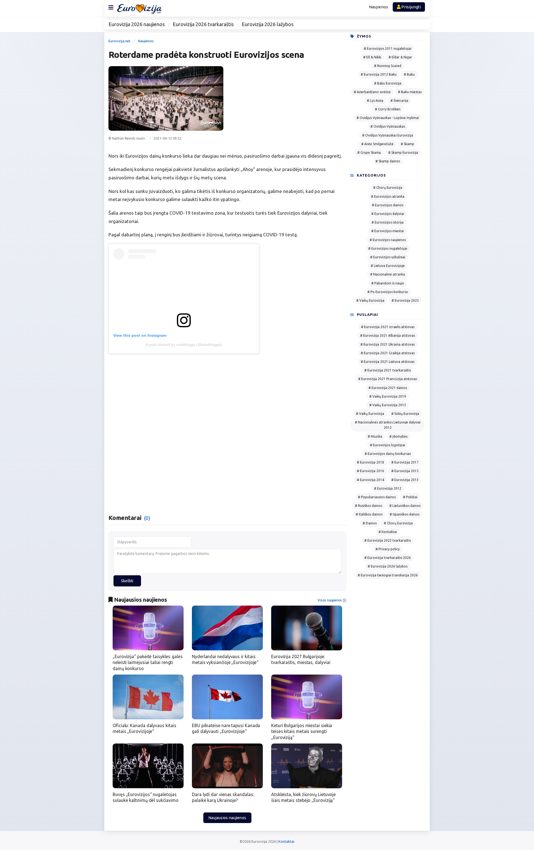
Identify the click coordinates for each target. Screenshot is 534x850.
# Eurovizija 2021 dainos (388, 388)
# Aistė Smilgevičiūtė (377, 144)
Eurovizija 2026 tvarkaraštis (203, 24)
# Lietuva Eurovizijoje (388, 265)
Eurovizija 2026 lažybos (267, 24)
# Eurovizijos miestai (387, 231)
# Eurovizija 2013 (405, 480)
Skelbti (127, 581)
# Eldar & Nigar (400, 57)
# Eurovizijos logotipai (387, 445)
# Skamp (407, 144)
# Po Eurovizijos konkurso (387, 292)
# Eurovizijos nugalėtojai (387, 248)
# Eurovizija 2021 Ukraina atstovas (387, 344)
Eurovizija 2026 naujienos (136, 24)
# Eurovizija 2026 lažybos (387, 566)
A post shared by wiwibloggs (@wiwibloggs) (184, 344)
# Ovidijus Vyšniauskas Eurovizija (387, 135)
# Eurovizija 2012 (387, 488)
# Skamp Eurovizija (403, 152)
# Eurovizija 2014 (370, 480)
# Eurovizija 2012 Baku (379, 74)
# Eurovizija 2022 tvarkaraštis (387, 540)
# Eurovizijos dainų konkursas (388, 453)
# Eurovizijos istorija (388, 222)
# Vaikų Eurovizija (370, 300)
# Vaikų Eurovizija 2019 (387, 396)
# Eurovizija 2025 (405, 300)
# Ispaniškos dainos (404, 514)
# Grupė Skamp (369, 152)
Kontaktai (286, 841)
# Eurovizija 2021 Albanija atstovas (387, 335)
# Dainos (370, 523)
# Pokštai (410, 497)
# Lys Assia (375, 100)
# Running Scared (387, 66)
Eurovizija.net (119, 41)
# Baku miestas (410, 92)
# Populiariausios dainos (377, 497)
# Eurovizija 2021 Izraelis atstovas (387, 327)
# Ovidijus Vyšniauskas (387, 126)
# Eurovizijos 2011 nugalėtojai (387, 48)
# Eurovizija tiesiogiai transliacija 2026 (388, 575)
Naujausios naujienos (227, 818)
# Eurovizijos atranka (387, 196)
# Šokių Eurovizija (405, 413)
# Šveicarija (399, 100)
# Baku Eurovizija (387, 83)
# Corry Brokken (387, 109)
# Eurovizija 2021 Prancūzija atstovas (387, 379)
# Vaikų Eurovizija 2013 (387, 405)
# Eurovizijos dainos (387, 205)
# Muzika (375, 436)
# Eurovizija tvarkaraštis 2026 (387, 557)
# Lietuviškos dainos (405, 505)
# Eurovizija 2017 (405, 462)
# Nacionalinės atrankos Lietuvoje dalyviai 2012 (388, 424)
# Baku (409, 74)
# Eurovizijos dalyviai (387, 213)
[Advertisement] (289, 105)
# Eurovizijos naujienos (388, 240)
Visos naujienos (330, 600)
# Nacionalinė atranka (387, 274)
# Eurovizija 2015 (405, 471)
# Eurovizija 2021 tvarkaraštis (387, 370)
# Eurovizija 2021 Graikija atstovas (388, 353)
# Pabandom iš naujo (387, 283)
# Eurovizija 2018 (370, 462)
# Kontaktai (388, 532)
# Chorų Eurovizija (387, 187)
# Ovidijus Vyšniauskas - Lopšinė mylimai (388, 118)
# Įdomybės (398, 436)
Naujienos (378, 6)
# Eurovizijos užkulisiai (387, 257)
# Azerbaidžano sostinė (372, 92)
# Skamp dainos (387, 161)
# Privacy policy (387, 549)
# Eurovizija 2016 (370, 471)
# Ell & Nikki (372, 57)
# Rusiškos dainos (368, 505)
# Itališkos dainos (369, 514)
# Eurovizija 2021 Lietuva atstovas (387, 361)
